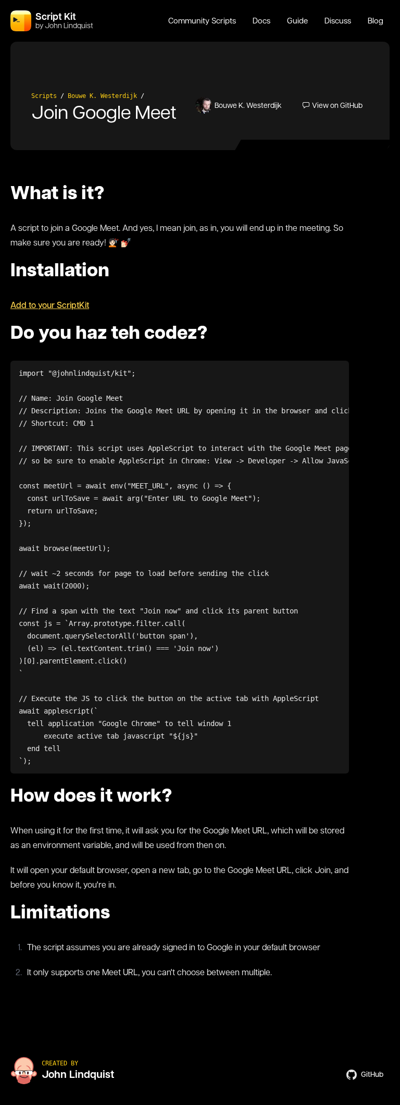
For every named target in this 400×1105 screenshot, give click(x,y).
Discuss (337, 21)
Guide (297, 21)
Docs (261, 21)
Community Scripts (202, 21)
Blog (375, 21)
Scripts (44, 96)
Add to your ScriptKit (49, 305)
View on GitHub (337, 105)
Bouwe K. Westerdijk (102, 96)
